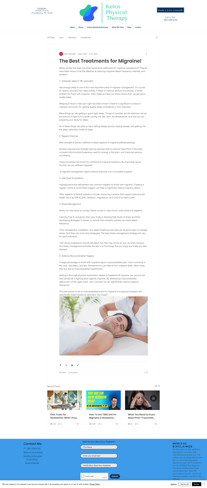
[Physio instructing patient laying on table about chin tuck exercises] (64, 400)
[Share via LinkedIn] (72, 365)
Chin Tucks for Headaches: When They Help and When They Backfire (63, 416)
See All (157, 386)
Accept (196, 484)
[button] (117, 27)
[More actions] (146, 53)
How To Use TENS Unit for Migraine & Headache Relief (103, 416)
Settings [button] (174, 484)
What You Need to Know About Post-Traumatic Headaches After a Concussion (141, 416)
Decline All (185, 484)
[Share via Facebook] (60, 365)
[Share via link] (78, 365)
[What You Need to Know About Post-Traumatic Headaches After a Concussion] (142, 400)
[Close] (204, 484)
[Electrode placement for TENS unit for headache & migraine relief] (103, 400)
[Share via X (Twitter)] (66, 365)
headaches (86, 37)
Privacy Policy (94, 484)
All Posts (51, 37)
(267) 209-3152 (33, 448)
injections (72, 37)
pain (61, 37)
